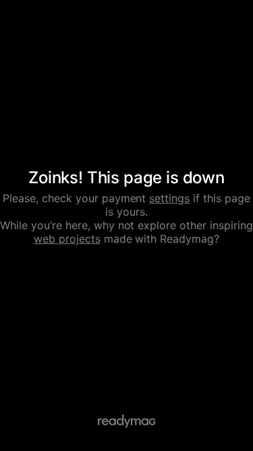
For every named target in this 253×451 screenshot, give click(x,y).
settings (169, 198)
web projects (67, 238)
